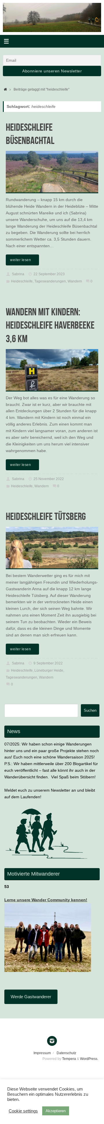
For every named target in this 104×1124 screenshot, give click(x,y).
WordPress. (89, 1059)
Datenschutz (66, 1053)
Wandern (75, 281)
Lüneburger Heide (48, 670)
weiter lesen (20, 260)
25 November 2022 (49, 479)
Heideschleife (22, 281)
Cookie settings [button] (23, 1111)
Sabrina (18, 274)
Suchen (90, 710)
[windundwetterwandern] (52, 1041)
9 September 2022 (48, 663)
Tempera (69, 1059)
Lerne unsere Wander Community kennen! (45, 900)
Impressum (42, 1053)
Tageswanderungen (50, 281)
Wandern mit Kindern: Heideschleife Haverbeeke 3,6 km (50, 325)
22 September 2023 (49, 274)
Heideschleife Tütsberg (46, 516)
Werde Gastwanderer (31, 996)
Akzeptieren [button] (56, 1111)
